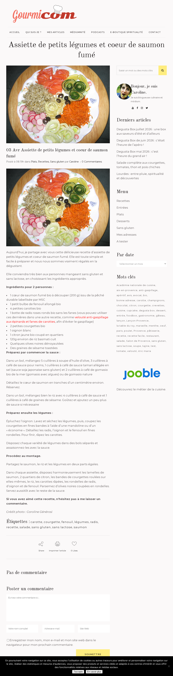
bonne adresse (126, 300)
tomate (121, 351)
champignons (155, 300)
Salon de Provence (138, 341)
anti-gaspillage (148, 290)
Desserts (123, 221)
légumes (81, 522)
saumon (80, 527)
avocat (137, 295)
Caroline (74, 161)
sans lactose (62, 527)
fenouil (67, 522)
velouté (132, 351)
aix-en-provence (127, 290)
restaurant (152, 335)
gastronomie (147, 315)
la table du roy (126, 325)
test (153, 346)
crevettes (158, 305)
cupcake (132, 310)
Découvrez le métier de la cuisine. (141, 389)
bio (145, 295)
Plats (34, 161)
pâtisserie (153, 330)
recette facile (136, 335)
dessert (161, 310)
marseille (141, 325)
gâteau (160, 315)
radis (94, 522)
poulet (128, 330)
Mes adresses (127, 234)
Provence (140, 330)
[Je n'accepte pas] (168, 666)
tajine (146, 346)
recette (12, 527)
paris (120, 330)
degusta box (147, 310)
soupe (137, 346)
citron (133, 305)
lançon (121, 320)
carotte (36, 522)
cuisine (121, 310)
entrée (121, 315)
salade (25, 527)
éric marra (144, 351)
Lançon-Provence (137, 320)
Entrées (122, 207)
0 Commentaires (92, 161)
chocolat (122, 305)
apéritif (121, 295)
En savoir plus (94, 671)
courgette (52, 522)
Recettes (43, 161)
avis (129, 295)
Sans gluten (57, 161)
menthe (154, 325)
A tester (122, 241)
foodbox (132, 315)
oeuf (163, 325)
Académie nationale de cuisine (136, 285)
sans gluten (41, 527)
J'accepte (78, 671)
